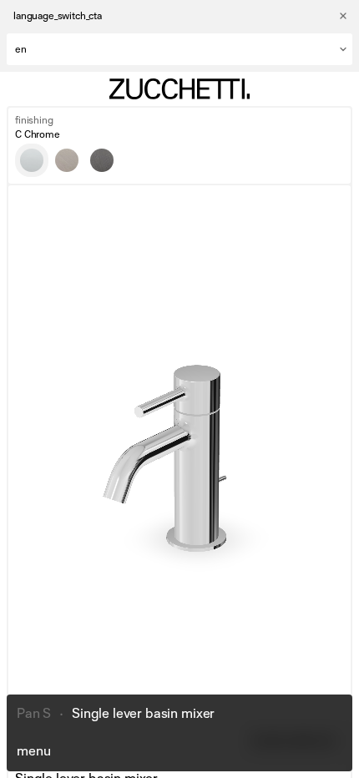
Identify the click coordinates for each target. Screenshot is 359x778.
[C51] (102, 160)
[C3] (66, 160)
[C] (31, 160)
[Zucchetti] (179, 89)
